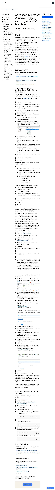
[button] (7, 17)
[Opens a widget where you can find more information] (50, 488)
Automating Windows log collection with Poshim (8, 46)
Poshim (26, 56)
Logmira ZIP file (26, 98)
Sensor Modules (24, 476)
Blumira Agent (24, 57)
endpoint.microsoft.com (22, 240)
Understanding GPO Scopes (22, 471)
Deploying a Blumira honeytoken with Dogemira (8, 61)
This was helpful (27, 484)
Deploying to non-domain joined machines (24, 84)
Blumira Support (5, 9)
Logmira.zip (24, 399)
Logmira (27, 478)
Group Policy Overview (21, 465)
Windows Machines (23, 9)
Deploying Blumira (13, 9)
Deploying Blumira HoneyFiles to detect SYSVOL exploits (8, 66)
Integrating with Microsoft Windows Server (8, 70)
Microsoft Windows (20, 478)
